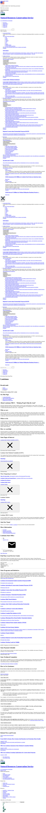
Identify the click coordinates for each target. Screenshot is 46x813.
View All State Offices (7, 88)
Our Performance (6, 775)
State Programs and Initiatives (8, 398)
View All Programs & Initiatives (9, 101)
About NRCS (5, 23)
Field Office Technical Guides (11, 146)
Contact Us (5, 27)
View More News (6, 756)
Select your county (4, 564)
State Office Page (3, 553)
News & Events (6, 164)
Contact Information (6, 397)
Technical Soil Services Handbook (11, 153)
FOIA (4, 773)
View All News (8, 170)
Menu (2, 11)
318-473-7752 (5, 539)
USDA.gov (5, 25)
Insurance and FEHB (7, 530)
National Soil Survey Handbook (11, 149)
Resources (5, 136)
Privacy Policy (5, 776)
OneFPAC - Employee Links (8, 790)
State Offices (5, 86)
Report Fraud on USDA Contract (9, 796)
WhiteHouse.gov (6, 786)
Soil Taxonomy (8, 152)
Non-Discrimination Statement (8, 778)
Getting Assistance (6, 56)
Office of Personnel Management (9, 533)
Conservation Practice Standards (11, 147)
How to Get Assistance (7, 399)
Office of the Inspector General (9, 784)
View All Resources (6, 140)
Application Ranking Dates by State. (37, 720)
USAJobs (5, 529)
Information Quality (6, 774)
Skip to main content (4, 1)
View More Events (6, 757)
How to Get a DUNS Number (11, 148)
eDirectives (5, 791)
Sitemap (4, 797)
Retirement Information (7, 531)
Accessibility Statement (7, 777)
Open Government (6, 794)
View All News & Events (8, 168)
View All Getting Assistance (8, 59)
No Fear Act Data (6, 793)
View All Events (8, 181)
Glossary (4, 792)
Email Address (5, 802)
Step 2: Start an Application (5, 687)
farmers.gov (5, 24)
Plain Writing (5, 795)
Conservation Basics (7, 33)
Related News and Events (8, 400)
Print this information (4, 674)
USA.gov (5, 785)
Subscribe (5, 22)
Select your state (3, 562)
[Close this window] (9, 445)
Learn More (8, 653)
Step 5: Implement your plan (6, 722)
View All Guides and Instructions (9, 154)
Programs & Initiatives (7, 98)
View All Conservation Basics (8, 36)
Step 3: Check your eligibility (6, 703)
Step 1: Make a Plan (4, 677)
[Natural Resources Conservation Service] (23, 13)
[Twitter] (1, 382)
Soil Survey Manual (9, 151)
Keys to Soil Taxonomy (9, 150)
